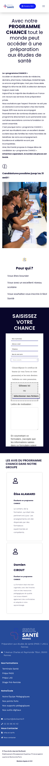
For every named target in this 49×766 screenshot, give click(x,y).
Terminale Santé (10, 668)
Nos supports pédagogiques (16, 705)
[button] (44, 6)
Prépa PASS (8, 673)
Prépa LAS (7, 678)
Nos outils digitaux (11, 710)
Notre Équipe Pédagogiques (16, 696)
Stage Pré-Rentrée (11, 682)
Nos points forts (10, 701)
